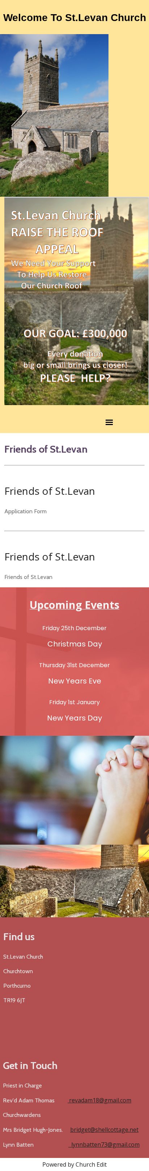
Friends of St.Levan (49, 491)
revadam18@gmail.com (99, 1100)
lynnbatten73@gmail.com (104, 1144)
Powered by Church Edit (74, 1164)
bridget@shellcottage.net (104, 1130)
